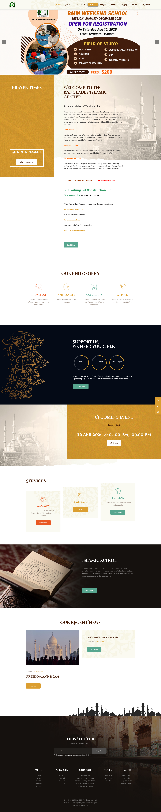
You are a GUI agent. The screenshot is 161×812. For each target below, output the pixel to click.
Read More (43, 523)
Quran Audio (127, 781)
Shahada (43, 506)
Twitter (108, 781)
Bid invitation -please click (74, 209)
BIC (80, 800)
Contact (38, 786)
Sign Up (99, 751)
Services (38, 783)
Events (38, 778)
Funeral (118, 498)
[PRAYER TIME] (158, 400)
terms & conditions (84, 755)
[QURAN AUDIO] (158, 406)
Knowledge (38, 295)
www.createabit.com (80, 805)
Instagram (108, 778)
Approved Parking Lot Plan (74, 230)
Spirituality (66, 295)
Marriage (80, 502)
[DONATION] (158, 412)
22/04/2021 (29, 671)
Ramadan (127, 778)
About (38, 775)
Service (122, 295)
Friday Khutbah (127, 783)
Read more (33, 686)
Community (94, 295)
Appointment (127, 775)
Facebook (108, 775)
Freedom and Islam (42, 677)
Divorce (62, 783)
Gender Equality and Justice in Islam (104, 637)
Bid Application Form (72, 220)
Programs (38, 781)
